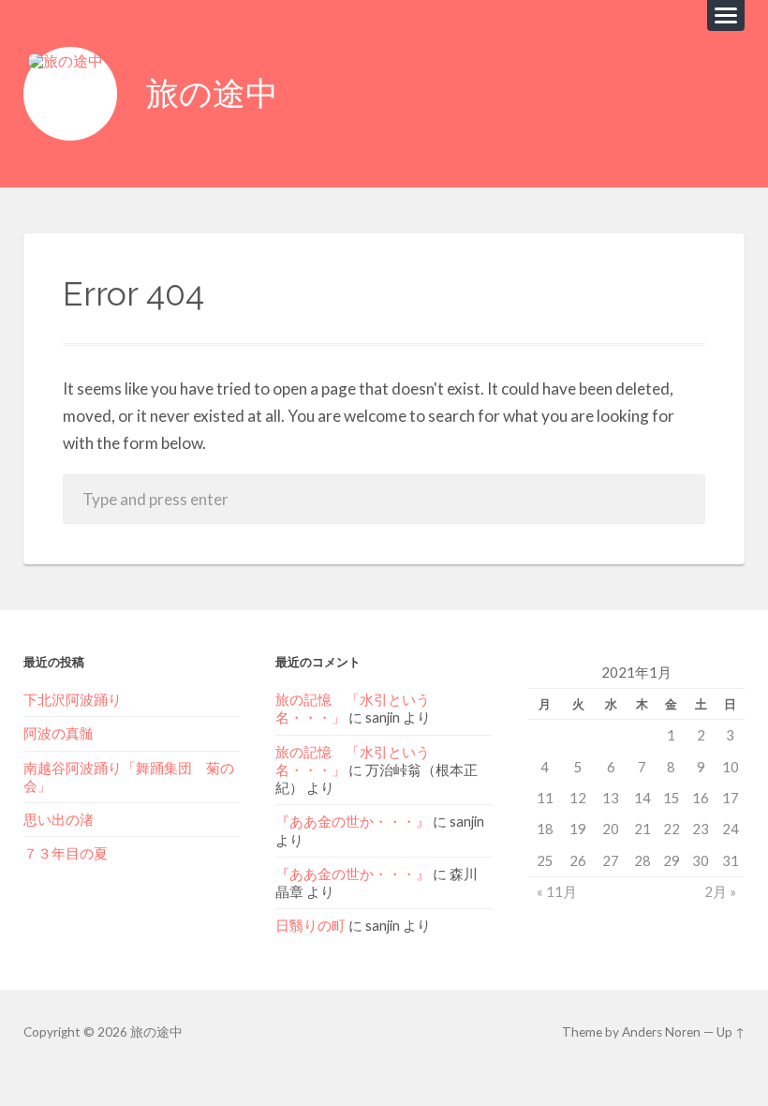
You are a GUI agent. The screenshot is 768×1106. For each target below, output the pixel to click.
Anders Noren (661, 1031)
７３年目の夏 (65, 852)
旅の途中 (212, 93)
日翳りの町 (310, 925)
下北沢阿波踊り (79, 699)
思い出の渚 (58, 819)
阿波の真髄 (58, 733)
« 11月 (557, 891)
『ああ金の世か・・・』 (352, 821)
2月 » (720, 891)
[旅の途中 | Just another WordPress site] (70, 94)
